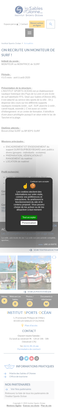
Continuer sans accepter (39, 182)
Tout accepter (29, 217)
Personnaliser (29, 223)
